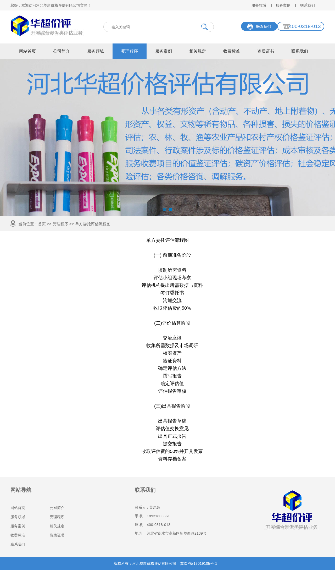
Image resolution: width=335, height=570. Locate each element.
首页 (42, 224)
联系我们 (307, 5)
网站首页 (27, 51)
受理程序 (129, 51)
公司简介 (61, 51)
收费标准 (231, 51)
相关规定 (197, 51)
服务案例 (283, 5)
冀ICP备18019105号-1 (198, 563)
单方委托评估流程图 (92, 224)
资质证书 (265, 51)
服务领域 (259, 5)
